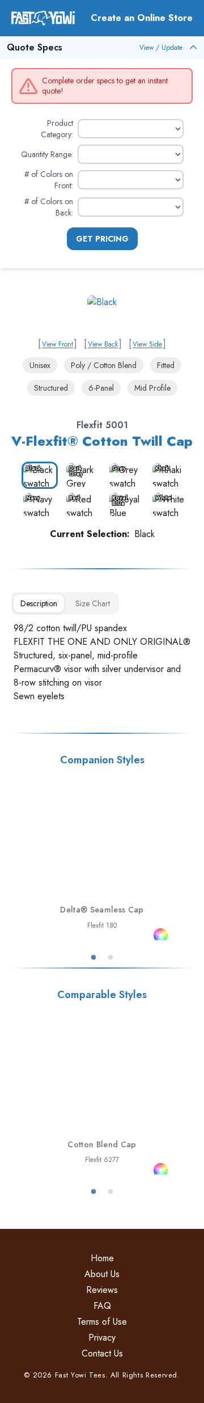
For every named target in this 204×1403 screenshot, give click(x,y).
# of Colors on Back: (48, 207)
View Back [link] (103, 344)
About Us (102, 1274)
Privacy (102, 1337)
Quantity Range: (47, 154)
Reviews (102, 1289)
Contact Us (102, 1353)
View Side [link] (147, 344)
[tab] (39, 603)
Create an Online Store (142, 17)
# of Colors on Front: (48, 179)
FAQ (102, 1305)
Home (102, 1258)
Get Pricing (102, 238)
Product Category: (57, 128)
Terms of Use (102, 1321)
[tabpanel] (102, 662)
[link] (102, 313)
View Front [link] (57, 344)
